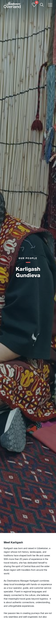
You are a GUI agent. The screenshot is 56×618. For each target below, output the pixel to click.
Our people (28, 258)
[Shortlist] (34, 6)
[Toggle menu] (50, 5)
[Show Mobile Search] (42, 5)
